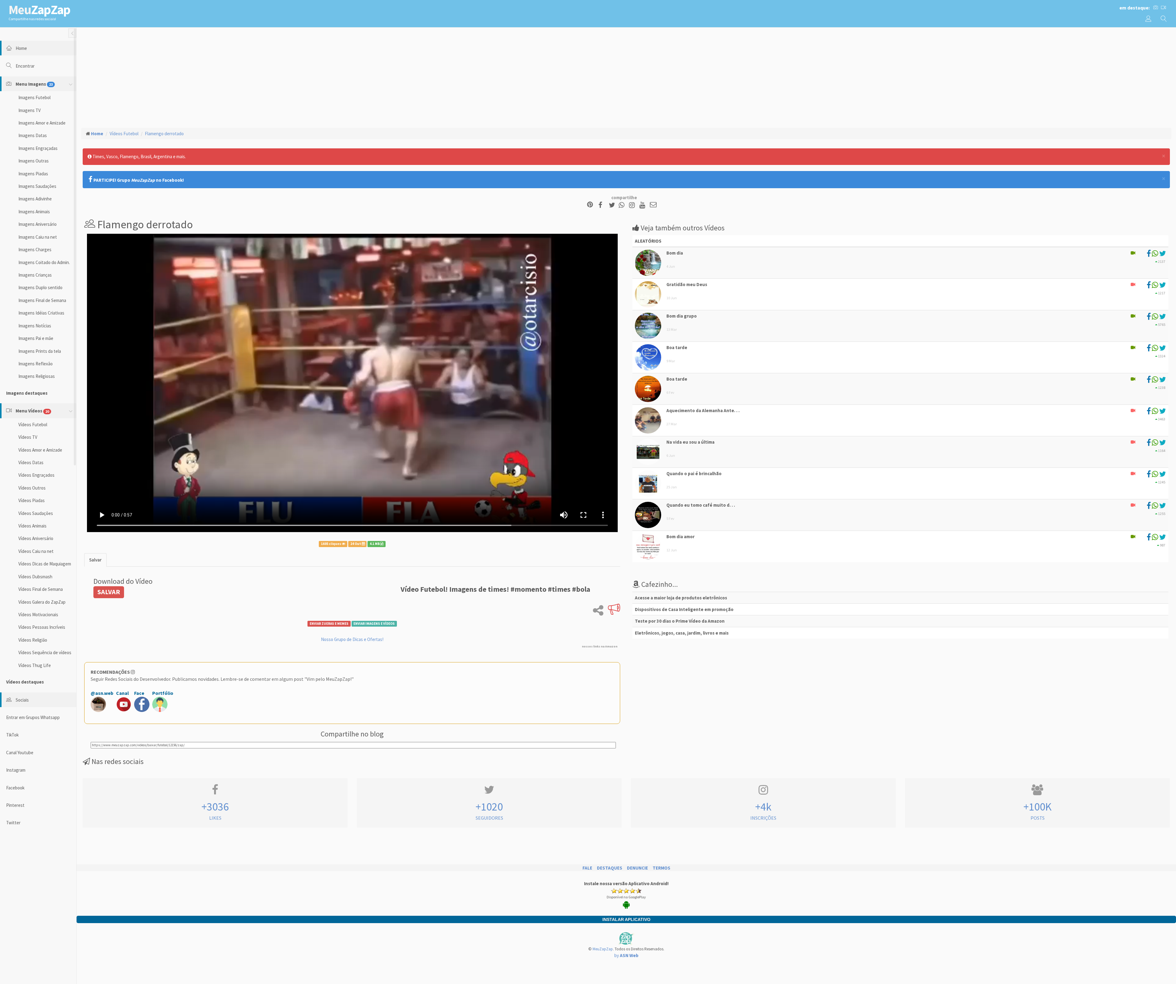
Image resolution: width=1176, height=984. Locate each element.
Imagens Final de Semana (42, 300)
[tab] (95, 559)
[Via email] (653, 205)
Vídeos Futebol (32, 424)
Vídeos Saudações (35, 513)
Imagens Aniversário (37, 224)
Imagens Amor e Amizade (42, 123)
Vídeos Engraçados (36, 475)
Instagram (15, 770)
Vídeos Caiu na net (36, 551)
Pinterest (15, 805)
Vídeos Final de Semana (40, 589)
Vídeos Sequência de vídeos (44, 652)
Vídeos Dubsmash (35, 577)
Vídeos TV (27, 437)
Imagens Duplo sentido (40, 287)
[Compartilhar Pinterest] (590, 205)
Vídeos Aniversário (35, 538)
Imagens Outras (33, 161)
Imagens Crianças (35, 275)
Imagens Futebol (34, 97)
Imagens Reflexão (35, 364)
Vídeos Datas (30, 462)
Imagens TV (29, 110)
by (626, 955)
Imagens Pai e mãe (35, 338)
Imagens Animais (34, 211)
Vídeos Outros (32, 488)
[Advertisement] (626, 77)
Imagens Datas (32, 135)
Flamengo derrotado (164, 133)
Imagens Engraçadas (38, 148)
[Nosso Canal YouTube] (643, 205)
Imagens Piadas (33, 174)
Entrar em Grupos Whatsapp (33, 717)
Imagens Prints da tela (39, 351)
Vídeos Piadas (31, 500)
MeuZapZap (603, 949)
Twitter (13, 823)
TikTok (12, 735)
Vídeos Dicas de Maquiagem (44, 564)
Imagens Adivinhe (35, 199)
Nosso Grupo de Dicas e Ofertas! (352, 639)
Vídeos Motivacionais (38, 614)
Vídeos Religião (32, 640)
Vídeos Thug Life (34, 665)
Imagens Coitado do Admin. (44, 262)
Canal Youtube (19, 752)
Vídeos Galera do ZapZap (42, 602)
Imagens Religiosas (36, 376)
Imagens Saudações (37, 186)
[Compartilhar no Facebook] (602, 205)
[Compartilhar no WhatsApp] (623, 205)
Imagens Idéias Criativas (41, 313)
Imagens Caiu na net (37, 237)
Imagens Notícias (34, 326)
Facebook (15, 788)
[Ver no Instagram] (633, 205)
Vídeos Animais (32, 526)
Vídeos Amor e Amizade (40, 450)
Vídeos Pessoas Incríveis (41, 627)
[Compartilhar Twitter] (613, 205)
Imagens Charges (34, 249)
